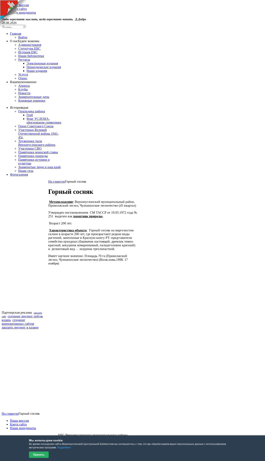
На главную (56, 181)
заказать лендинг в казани (20, 327)
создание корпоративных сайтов (18, 321)
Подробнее (64, 447)
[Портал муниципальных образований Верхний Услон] (14, 27)
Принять (39, 454)
